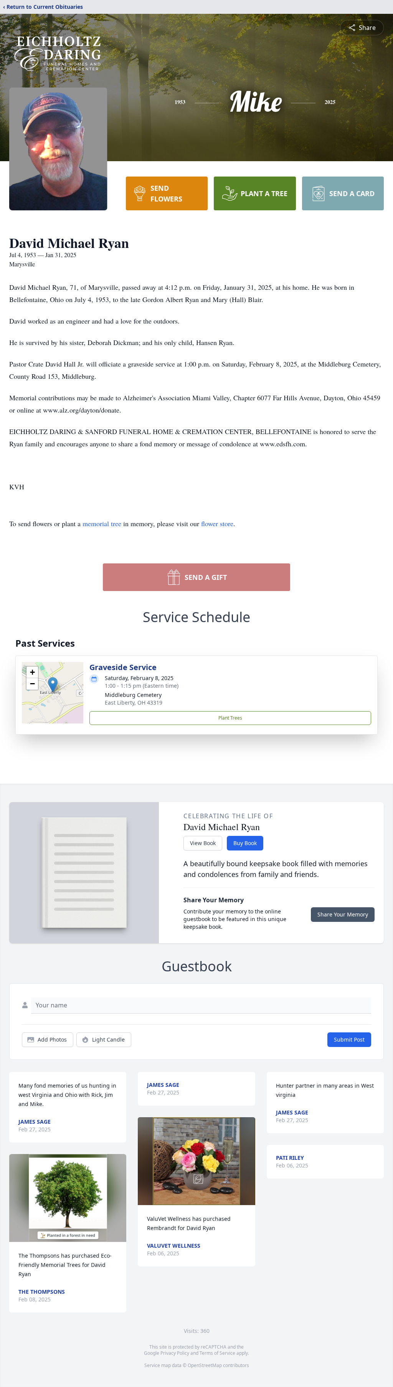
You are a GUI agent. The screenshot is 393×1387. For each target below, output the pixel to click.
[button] (53, 685)
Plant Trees (230, 718)
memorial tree (102, 523)
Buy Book (245, 843)
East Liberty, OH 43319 (133, 702)
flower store (217, 523)
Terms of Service (217, 1353)
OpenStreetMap (205, 1365)
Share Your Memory (342, 914)
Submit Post (349, 1039)
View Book (203, 843)
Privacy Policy (174, 1353)
